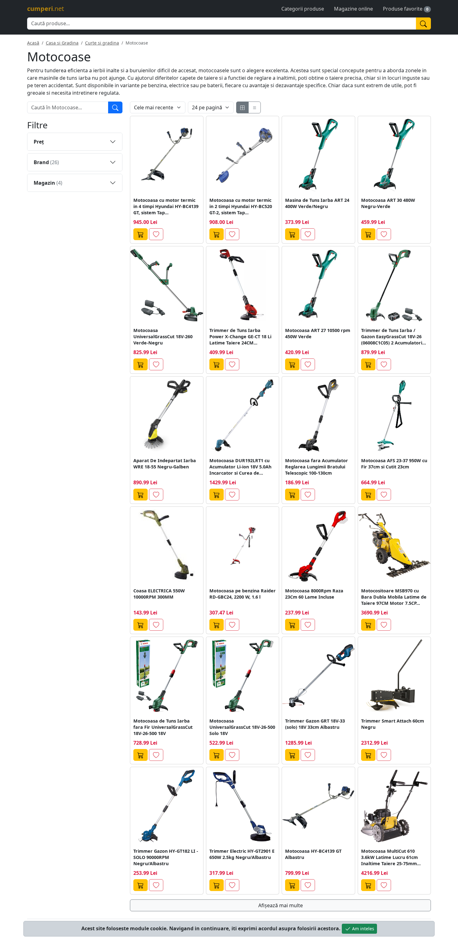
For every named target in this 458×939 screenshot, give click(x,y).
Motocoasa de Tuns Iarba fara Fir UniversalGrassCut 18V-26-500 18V (163, 727)
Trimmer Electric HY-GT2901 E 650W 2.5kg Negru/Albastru (241, 854)
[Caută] (423, 23)
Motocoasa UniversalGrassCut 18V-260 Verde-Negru (163, 336)
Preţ (39, 141)
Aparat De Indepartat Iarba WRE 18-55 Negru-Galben (164, 464)
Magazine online (353, 8)
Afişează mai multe (280, 905)
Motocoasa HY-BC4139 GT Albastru (313, 854)
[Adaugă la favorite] (156, 234)
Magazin (48, 182)
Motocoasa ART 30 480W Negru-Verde (388, 203)
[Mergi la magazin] (140, 234)
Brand (46, 162)
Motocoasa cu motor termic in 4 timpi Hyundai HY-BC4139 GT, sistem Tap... (165, 206)
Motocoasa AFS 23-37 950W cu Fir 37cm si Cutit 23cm (394, 464)
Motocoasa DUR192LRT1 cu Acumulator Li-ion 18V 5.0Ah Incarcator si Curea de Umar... (240, 467)
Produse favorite (402, 8)
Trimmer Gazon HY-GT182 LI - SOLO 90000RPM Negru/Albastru (165, 857)
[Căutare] (115, 107)
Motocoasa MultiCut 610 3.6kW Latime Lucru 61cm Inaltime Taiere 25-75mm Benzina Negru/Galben (389, 857)
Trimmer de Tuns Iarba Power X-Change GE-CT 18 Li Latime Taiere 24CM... (240, 336)
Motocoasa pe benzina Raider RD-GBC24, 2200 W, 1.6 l (242, 594)
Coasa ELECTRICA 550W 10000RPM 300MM (159, 594)
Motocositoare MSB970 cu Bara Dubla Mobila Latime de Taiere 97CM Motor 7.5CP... (394, 597)
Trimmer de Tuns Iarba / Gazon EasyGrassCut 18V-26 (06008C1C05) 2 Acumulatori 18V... (391, 336)
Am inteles (362, 929)
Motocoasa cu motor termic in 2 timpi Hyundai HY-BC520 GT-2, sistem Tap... (240, 206)
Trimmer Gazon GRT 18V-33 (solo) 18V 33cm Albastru (315, 724)
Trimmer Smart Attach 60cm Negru (392, 724)
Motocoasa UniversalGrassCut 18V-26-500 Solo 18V (242, 727)
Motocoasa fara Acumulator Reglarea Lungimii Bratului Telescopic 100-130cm (316, 467)
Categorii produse (302, 8)
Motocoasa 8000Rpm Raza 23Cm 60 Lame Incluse (314, 594)
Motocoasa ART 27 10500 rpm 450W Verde (317, 333)
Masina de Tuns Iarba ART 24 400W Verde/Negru (317, 203)
